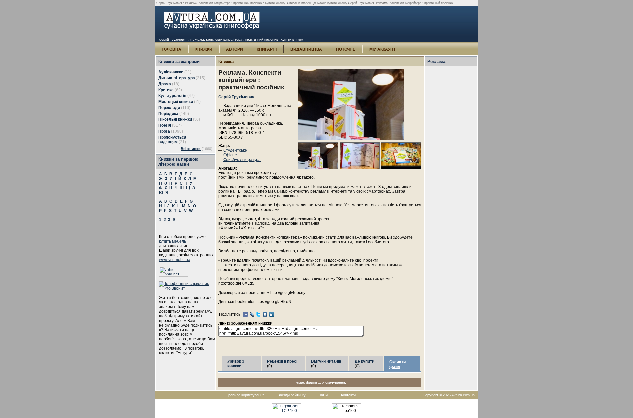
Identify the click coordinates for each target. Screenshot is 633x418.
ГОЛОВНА (171, 49)
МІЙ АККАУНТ (382, 49)
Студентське (235, 150)
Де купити (364, 361)
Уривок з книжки (235, 363)
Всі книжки (191, 149)
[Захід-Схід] (173, 275)
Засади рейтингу (292, 395)
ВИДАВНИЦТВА (306, 49)
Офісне (230, 155)
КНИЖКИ (203, 49)
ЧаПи (323, 395)
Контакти (348, 395)
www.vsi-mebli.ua (174, 259)
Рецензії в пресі (282, 361)
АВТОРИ (234, 49)
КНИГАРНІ (267, 49)
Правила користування (245, 395)
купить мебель (172, 241)
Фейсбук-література (242, 159)
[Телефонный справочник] (187, 288)
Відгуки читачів (326, 361)
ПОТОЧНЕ (345, 49)
